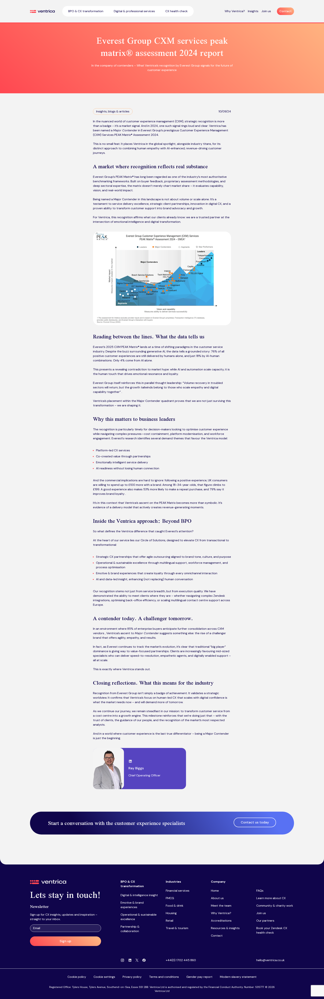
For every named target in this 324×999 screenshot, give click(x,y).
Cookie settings (104, 977)
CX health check (176, 11)
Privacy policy (132, 977)
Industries (173, 882)
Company (218, 882)
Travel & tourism (177, 928)
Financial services (177, 891)
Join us (266, 11)
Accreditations (221, 921)
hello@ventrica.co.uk (270, 960)
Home (215, 891)
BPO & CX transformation (85, 11)
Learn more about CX (271, 898)
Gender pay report (199, 977)
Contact (217, 936)
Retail (169, 921)
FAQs (259, 891)
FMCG (170, 898)
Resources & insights (225, 928)
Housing (171, 913)
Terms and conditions (164, 977)
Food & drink (174, 906)
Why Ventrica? (235, 11)
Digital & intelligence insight (139, 895)
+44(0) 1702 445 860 (181, 960)
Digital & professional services (134, 11)
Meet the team (221, 906)
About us (217, 898)
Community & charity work (274, 906)
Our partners (265, 921)
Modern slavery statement (238, 977)
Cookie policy (77, 977)
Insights (253, 11)
